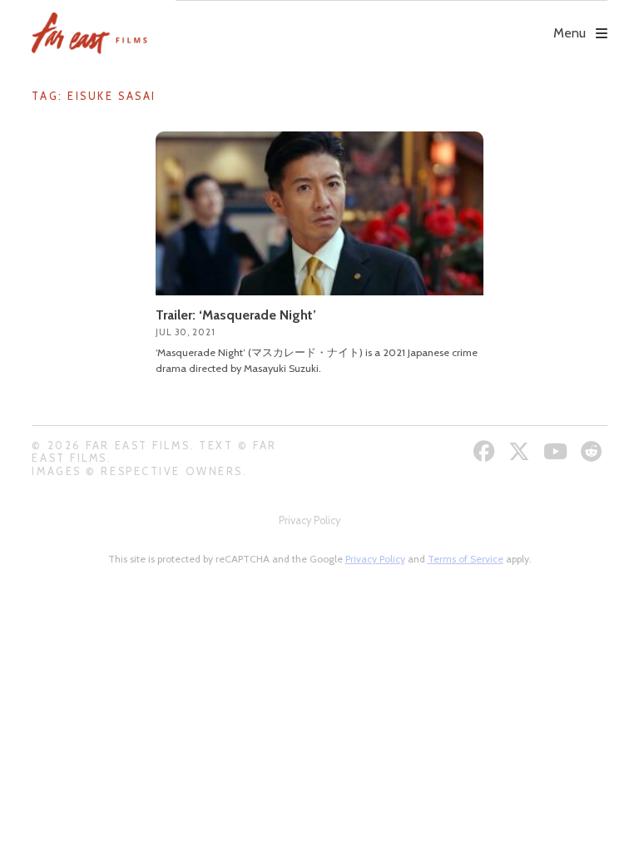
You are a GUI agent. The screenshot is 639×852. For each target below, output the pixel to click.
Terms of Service (465, 558)
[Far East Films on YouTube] (557, 451)
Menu (569, 33)
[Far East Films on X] (521, 451)
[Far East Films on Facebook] (486, 451)
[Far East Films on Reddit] (594, 451)
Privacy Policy (309, 520)
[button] (391, 21)
